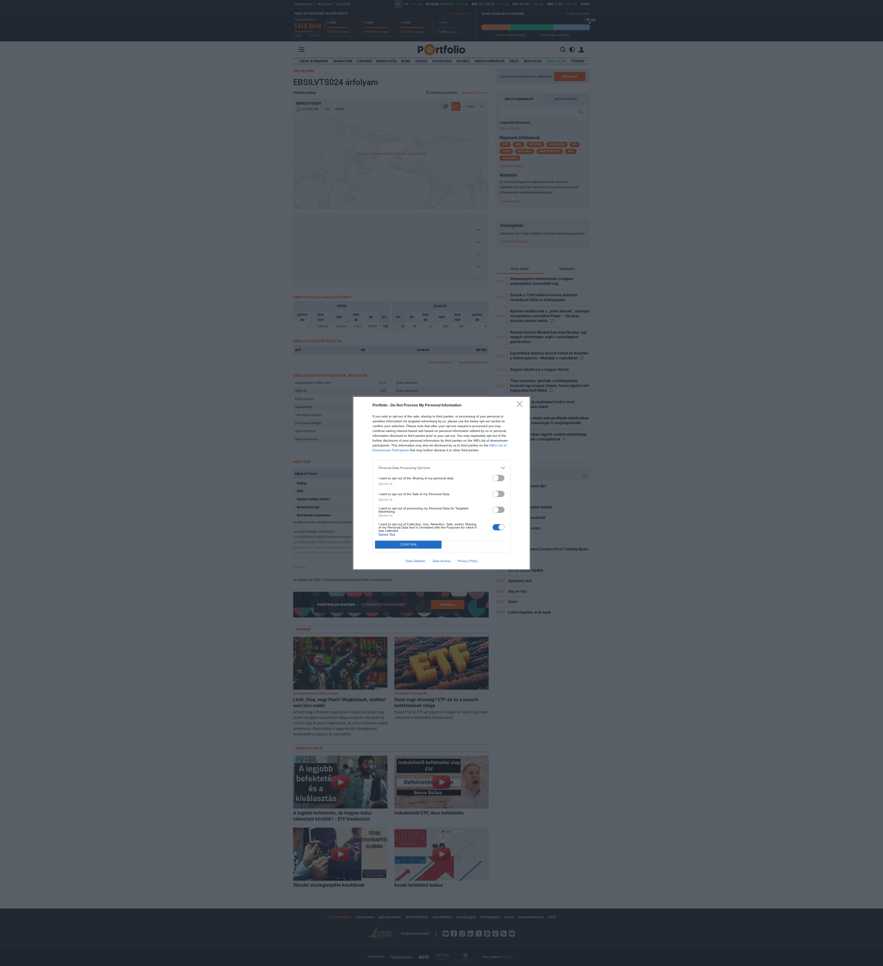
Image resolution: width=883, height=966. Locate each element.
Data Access (441, 561)
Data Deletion (415, 561)
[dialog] (441, 483)
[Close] (521, 405)
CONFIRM (408, 544)
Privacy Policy (468, 561)
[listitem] (441, 468)
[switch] (499, 478)
